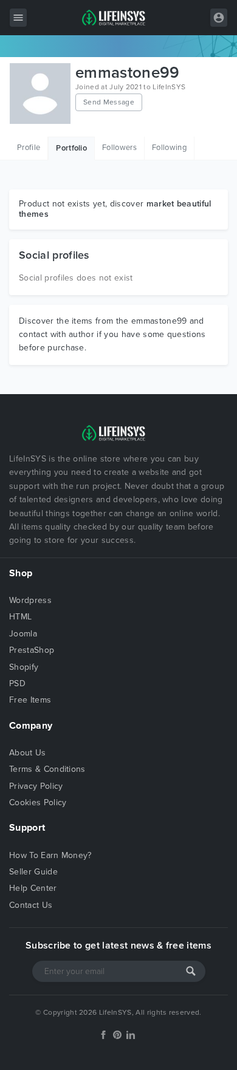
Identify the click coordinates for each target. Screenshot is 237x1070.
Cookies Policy (37, 802)
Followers (119, 147)
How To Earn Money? (50, 855)
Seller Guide (33, 872)
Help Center (33, 888)
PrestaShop (31, 650)
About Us (27, 753)
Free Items (30, 700)
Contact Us (30, 905)
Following (169, 147)
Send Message (108, 102)
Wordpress (30, 600)
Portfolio (71, 148)
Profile (28, 147)
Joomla (23, 634)
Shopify (23, 667)
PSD (17, 683)
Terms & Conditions (47, 769)
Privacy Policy (36, 786)
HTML (20, 617)
